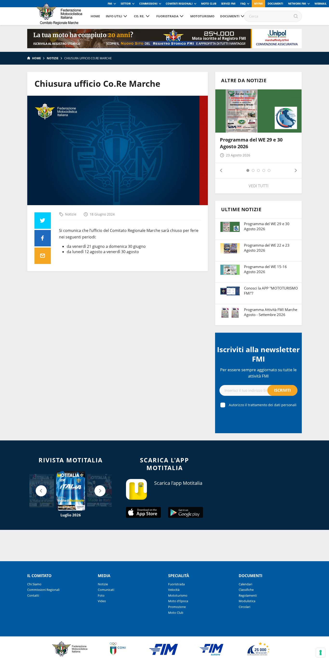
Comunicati (106, 589)
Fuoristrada (167, 16)
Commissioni (148, 3)
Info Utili (114, 16)
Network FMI (297, 3)
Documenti (275, 3)
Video (102, 601)
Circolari (244, 607)
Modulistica (247, 601)
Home (95, 16)
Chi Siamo (34, 584)
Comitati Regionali (179, 3)
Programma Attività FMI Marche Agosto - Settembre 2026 (270, 312)
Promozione (177, 607)
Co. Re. (139, 16)
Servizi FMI (228, 3)
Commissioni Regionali (43, 589)
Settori (126, 3)
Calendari (245, 584)
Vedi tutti (258, 186)
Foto (101, 595)
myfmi (258, 3)
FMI (110, 3)
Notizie (53, 58)
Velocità (173, 589)
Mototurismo (202, 16)
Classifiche (246, 589)
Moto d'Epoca (178, 601)
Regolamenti (248, 595)
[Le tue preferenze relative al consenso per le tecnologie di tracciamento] (320, 652)
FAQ (243, 3)
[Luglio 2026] (70, 491)
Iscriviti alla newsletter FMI (258, 354)
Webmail (321, 3)
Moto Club (208, 3)
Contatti (33, 595)
